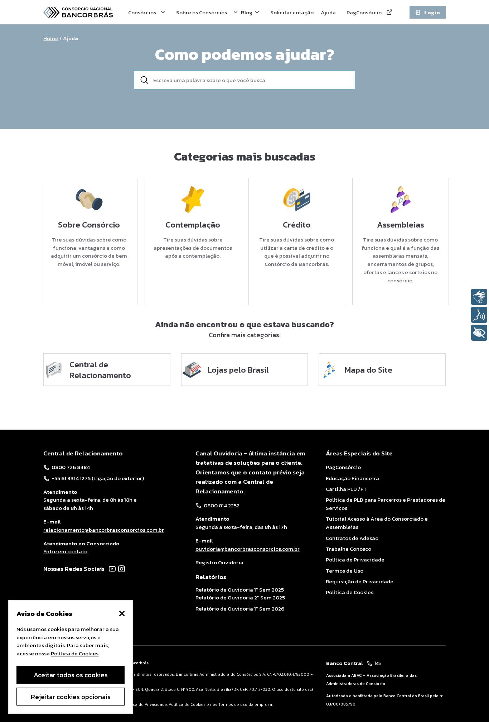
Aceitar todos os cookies (71, 675)
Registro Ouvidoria (219, 562)
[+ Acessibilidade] (479, 333)
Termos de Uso (344, 571)
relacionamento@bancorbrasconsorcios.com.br (103, 530)
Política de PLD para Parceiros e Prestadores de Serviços (385, 504)
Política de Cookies (349, 592)
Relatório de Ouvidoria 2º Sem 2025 (240, 598)
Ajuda (329, 12)
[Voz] (479, 315)
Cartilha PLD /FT (346, 489)
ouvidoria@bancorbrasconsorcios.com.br (247, 549)
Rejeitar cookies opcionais (71, 697)
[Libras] (479, 297)
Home (50, 38)
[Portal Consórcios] (78, 12)
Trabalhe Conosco (348, 549)
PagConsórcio (366, 12)
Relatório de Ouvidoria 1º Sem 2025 (239, 590)
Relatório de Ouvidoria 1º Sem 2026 (239, 608)
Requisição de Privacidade (359, 581)
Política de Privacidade (355, 560)
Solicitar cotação (293, 12)
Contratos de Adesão (352, 538)
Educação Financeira (352, 478)
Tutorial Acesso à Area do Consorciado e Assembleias (377, 523)
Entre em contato (65, 551)
